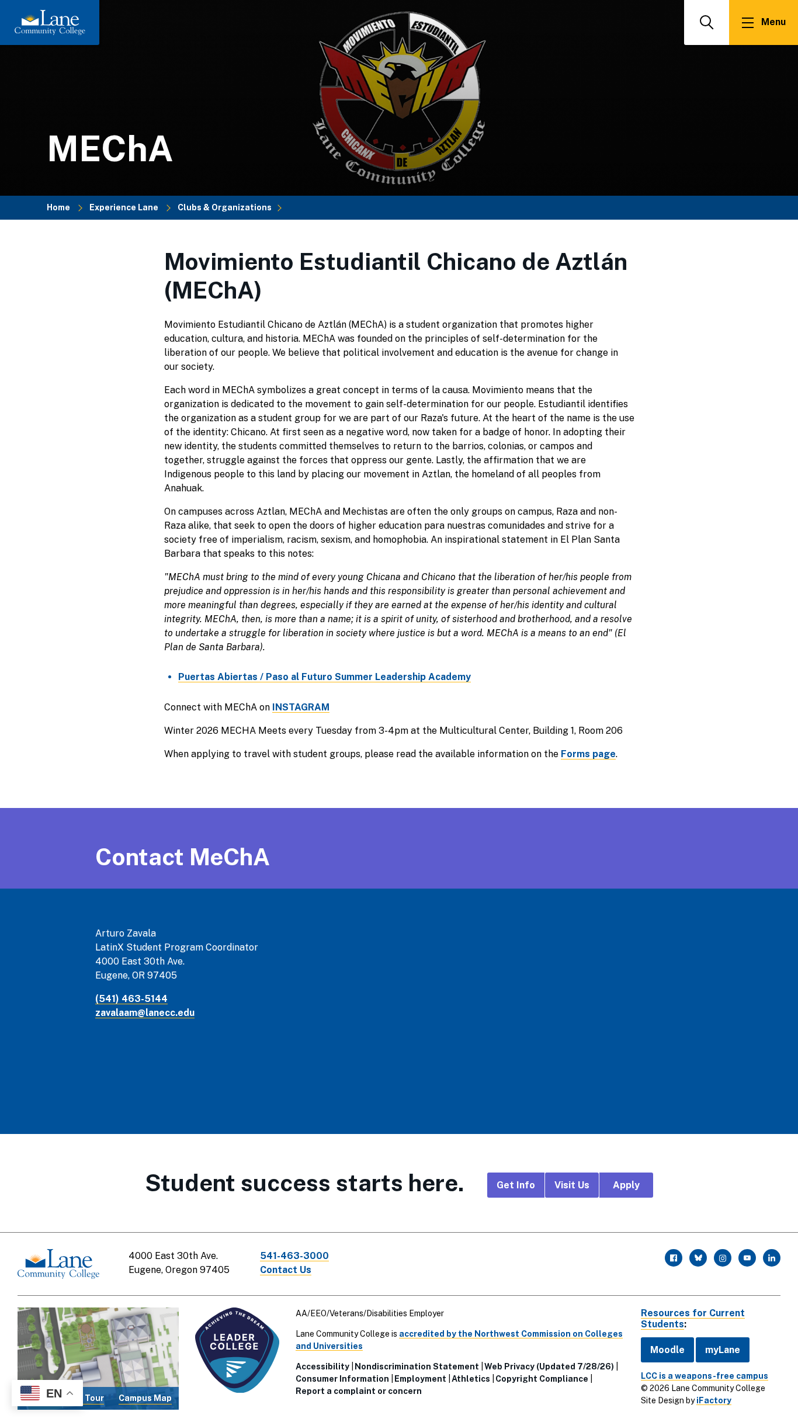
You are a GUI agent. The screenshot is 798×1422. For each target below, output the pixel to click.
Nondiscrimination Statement (417, 1366)
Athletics (471, 1378)
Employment (420, 1378)
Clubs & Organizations (225, 207)
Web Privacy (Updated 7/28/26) (549, 1366)
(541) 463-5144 (131, 998)
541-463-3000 (294, 1255)
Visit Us (571, 1185)
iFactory (713, 1400)
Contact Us (285, 1269)
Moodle (667, 1349)
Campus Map (145, 1398)
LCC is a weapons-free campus (704, 1376)
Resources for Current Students (693, 1318)
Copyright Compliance (541, 1378)
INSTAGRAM (300, 707)
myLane (722, 1349)
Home (58, 207)
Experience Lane (123, 207)
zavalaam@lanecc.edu (145, 1012)
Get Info (516, 1185)
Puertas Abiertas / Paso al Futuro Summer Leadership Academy (324, 676)
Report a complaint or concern (359, 1391)
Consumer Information (342, 1378)
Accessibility (322, 1366)
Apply (626, 1185)
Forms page (588, 753)
